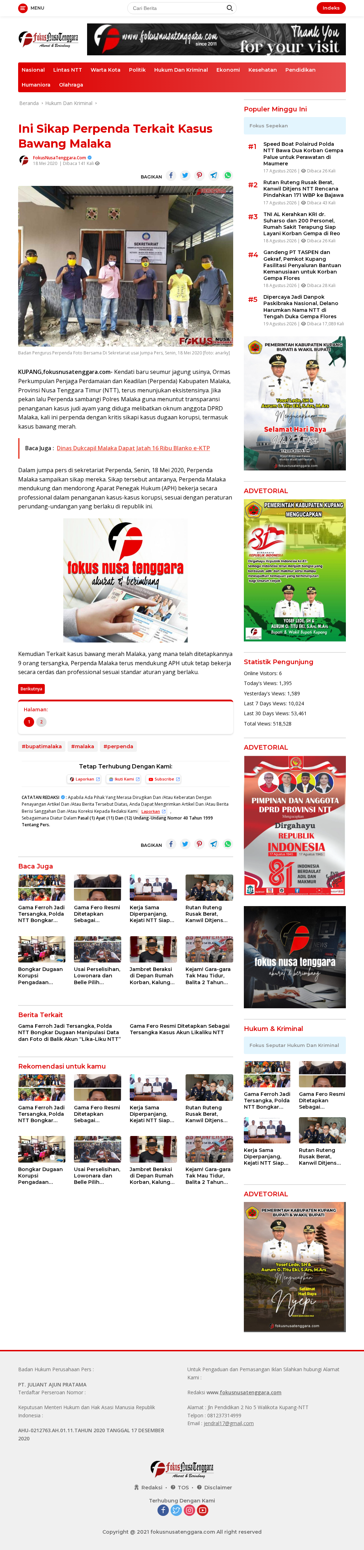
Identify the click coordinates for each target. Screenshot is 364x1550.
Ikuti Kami (124, 779)
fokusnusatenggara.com (251, 1392)
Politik (137, 70)
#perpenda (118, 746)
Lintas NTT (67, 70)
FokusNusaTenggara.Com (59, 158)
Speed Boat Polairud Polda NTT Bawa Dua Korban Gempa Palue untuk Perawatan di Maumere (303, 154)
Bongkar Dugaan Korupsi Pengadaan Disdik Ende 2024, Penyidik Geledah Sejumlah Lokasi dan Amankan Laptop (41, 976)
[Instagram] (189, 1511)
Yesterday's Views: (265, 693)
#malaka (82, 746)
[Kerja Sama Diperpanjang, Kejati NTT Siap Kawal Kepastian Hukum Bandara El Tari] (153, 888)
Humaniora (36, 85)
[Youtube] (202, 1511)
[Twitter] (176, 1511)
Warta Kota (106, 70)
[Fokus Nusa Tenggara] (48, 38)
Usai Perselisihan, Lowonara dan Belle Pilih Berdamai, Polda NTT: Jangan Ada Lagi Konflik (97, 976)
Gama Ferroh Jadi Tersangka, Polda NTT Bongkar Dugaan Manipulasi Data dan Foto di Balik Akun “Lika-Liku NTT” (41, 914)
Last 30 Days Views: (267, 713)
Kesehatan (262, 70)
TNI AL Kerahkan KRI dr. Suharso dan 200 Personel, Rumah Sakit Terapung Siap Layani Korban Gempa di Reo (301, 224)
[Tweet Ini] (185, 175)
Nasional (33, 70)
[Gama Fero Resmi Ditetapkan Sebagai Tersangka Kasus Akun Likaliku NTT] (97, 888)
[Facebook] (163, 1511)
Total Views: (258, 723)
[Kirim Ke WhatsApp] (228, 175)
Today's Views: (261, 683)
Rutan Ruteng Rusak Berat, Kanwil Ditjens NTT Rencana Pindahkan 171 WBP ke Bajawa (206, 914)
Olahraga (71, 85)
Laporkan (85, 779)
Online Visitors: (261, 673)
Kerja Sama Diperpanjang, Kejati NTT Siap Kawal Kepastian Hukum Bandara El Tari (152, 914)
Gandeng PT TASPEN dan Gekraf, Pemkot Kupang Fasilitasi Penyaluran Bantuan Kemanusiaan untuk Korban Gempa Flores (302, 265)
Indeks (331, 8)
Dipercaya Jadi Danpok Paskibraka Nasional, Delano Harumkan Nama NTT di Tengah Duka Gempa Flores (300, 307)
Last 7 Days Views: (266, 703)
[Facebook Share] (171, 175)
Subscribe (164, 779)
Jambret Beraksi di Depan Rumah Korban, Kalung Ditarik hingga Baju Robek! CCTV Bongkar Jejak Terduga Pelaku (153, 976)
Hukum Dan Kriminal (181, 70)
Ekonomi (228, 70)
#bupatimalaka (42, 746)
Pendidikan (300, 70)
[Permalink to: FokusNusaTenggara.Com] (24, 159)
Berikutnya (31, 689)
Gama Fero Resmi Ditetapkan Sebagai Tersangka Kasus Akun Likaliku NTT (97, 914)
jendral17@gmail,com (229, 1423)
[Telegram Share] (213, 175)
